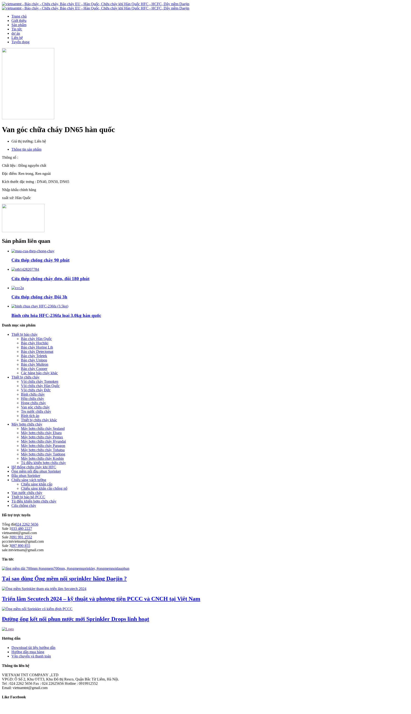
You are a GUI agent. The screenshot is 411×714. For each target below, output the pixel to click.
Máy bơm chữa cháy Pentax (42, 437)
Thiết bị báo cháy (24, 334)
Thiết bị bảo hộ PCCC (28, 497)
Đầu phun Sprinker (25, 476)
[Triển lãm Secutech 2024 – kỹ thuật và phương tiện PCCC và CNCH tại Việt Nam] (44, 589)
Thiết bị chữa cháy (25, 377)
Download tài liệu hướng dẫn (33, 648)
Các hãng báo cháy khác (39, 373)
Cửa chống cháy (23, 505)
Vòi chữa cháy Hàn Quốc (40, 386)
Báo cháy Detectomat (37, 352)
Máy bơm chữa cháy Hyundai (43, 441)
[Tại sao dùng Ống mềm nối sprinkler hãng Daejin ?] (65, 568)
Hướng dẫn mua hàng (27, 652)
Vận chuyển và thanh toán (31, 656)
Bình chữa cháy (33, 394)
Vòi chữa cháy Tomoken (39, 381)
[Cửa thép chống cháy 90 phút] (32, 251)
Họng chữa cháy (33, 403)
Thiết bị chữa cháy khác (39, 420)
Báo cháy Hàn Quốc (36, 339)
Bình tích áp (30, 416)
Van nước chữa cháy (26, 493)
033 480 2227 (21, 529)
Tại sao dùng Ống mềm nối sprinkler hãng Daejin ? (64, 578)
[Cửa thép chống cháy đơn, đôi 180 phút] (25, 269)
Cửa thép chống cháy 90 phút (40, 260)
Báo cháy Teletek (34, 356)
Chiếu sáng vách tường (28, 480)
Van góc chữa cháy (35, 407)
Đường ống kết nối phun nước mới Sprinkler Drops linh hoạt (75, 619)
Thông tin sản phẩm (26, 149)
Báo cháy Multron (34, 364)
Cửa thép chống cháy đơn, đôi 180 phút (50, 278)
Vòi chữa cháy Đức (36, 390)
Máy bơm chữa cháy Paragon (43, 446)
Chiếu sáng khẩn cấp (36, 484)
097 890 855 (20, 546)
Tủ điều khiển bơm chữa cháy (43, 463)
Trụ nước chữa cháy (36, 411)
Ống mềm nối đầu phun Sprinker (36, 471)
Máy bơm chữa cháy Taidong (43, 454)
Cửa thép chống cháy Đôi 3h (39, 296)
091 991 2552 (21, 537)
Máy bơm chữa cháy (26, 424)
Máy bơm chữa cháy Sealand (43, 428)
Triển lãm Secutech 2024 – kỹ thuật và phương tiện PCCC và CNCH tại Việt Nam (101, 599)
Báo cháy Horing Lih (37, 347)
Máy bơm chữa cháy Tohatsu (43, 450)
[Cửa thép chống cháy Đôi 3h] (17, 288)
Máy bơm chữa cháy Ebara (41, 433)
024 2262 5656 (26, 524)
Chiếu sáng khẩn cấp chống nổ (44, 488)
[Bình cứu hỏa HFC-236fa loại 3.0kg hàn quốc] (39, 306)
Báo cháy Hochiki (34, 343)
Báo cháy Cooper (34, 369)
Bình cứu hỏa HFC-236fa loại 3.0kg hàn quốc (56, 315)
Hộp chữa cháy (32, 399)
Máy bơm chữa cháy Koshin (42, 458)
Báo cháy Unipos (34, 360)
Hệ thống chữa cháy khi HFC (33, 467)
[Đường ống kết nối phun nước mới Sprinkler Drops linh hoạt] (37, 609)
